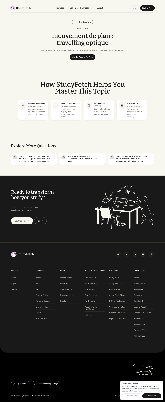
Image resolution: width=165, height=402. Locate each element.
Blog (38, 284)
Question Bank (66, 289)
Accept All (152, 396)
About (100, 8)
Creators (64, 301)
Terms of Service (43, 301)
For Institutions (91, 284)
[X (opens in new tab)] (126, 254)
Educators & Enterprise (81, 8)
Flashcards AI (140, 284)
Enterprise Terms (43, 307)
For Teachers (90, 278)
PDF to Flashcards (117, 301)
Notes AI (137, 278)
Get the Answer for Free (82, 57)
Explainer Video (140, 330)
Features (60, 8)
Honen (88, 315)
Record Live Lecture (142, 313)
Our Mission (90, 289)
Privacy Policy (42, 295)
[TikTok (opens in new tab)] (151, 254)
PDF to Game (139, 336)
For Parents (90, 301)
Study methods (115, 284)
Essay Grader (139, 319)
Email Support (66, 278)
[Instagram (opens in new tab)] (118, 254)
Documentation (66, 295)
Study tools (114, 278)
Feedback (64, 284)
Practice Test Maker (117, 313)
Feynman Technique (117, 319)
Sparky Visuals (140, 307)
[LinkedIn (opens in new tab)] (134, 254)
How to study (115, 289)
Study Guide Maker (117, 295)
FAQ (37, 289)
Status (38, 313)
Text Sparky (139, 301)
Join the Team (42, 319)
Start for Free (147, 8)
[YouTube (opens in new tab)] (143, 254)
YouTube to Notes (117, 307)
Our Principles (91, 295)
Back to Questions (83, 22)
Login (135, 8)
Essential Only (131, 396)
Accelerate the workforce (91, 308)
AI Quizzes (138, 289)
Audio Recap (139, 324)
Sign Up (14, 289)
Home (13, 278)
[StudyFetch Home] (20, 8)
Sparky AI (138, 295)
